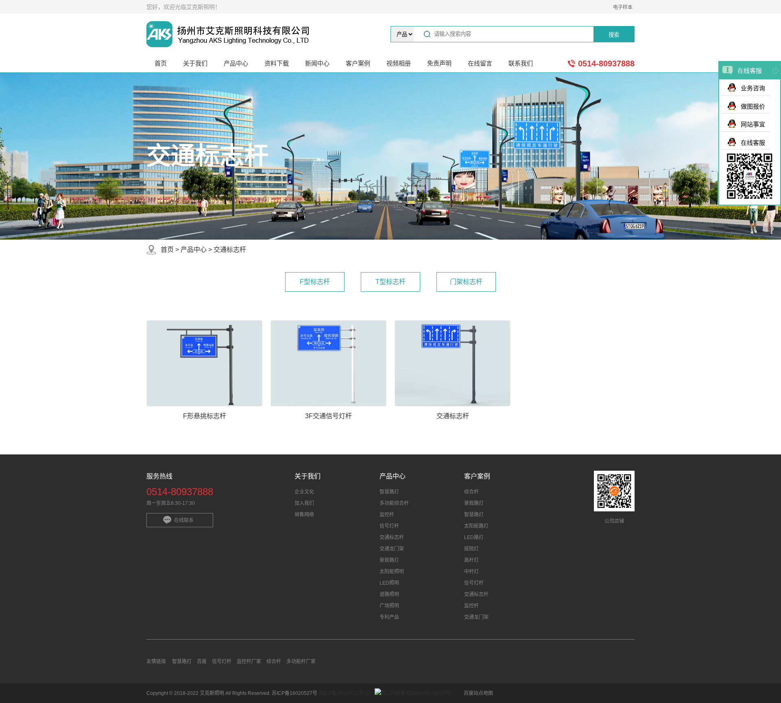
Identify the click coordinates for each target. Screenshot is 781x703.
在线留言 (480, 63)
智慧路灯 (389, 492)
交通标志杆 (230, 249)
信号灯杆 (389, 526)
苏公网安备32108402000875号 (415, 693)
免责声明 (439, 63)
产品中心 (236, 63)
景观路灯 (389, 560)
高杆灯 (471, 560)
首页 (161, 63)
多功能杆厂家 (301, 661)
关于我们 (195, 63)
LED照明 (389, 583)
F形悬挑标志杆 (204, 416)
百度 (202, 661)
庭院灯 (471, 549)
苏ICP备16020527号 (295, 693)
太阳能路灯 (476, 526)
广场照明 (389, 606)
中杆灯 (471, 571)
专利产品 (389, 617)
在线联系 (184, 520)
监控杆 (387, 514)
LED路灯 (474, 537)
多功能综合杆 (394, 503)
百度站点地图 (478, 693)
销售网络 (304, 514)
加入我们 (304, 503)
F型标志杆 (315, 281)
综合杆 (471, 492)
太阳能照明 (392, 571)
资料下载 (276, 63)
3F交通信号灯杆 (328, 416)
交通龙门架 (392, 549)
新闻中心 (317, 63)
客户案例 (358, 63)
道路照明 (389, 594)
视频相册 (398, 63)
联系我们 (520, 63)
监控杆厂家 (249, 661)
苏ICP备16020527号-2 (344, 693)
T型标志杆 (390, 281)
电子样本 (623, 7)
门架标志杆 (466, 281)
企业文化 (304, 492)
